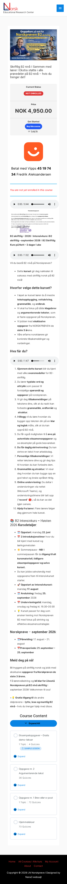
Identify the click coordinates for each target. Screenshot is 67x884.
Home (12, 861)
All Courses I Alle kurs (30, 861)
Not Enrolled (33, 93)
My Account (51, 861)
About (27, 865)
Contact (38, 865)
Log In (34, 131)
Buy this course (33, 126)
